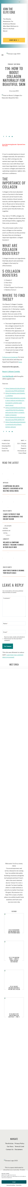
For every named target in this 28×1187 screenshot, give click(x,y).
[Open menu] (2, 54)
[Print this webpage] (12, 136)
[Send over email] (9, 136)
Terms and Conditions (10, 1185)
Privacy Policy (19, 1185)
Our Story (10, 1146)
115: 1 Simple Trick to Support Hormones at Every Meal (21, 447)
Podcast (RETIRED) (14, 64)
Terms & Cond (19, 1146)
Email (5, 632)
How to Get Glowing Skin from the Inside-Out (6, 446)
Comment (7, 598)
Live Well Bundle (8, 376)
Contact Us (9, 1149)
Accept (14, 1182)
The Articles (9, 1143)
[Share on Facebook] (3, 136)
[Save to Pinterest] (6, 136)
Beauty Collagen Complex (11, 371)
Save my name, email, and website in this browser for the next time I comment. (14, 638)
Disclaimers (19, 1149)
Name (5, 623)
